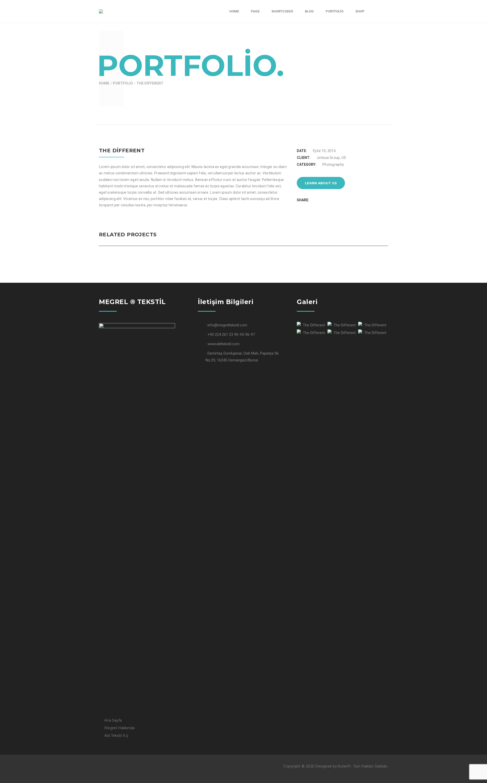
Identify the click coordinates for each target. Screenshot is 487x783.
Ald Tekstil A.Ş (116, 735)
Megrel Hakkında (119, 728)
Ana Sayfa (113, 720)
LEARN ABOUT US (321, 183)
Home (104, 83)
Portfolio (123, 83)
